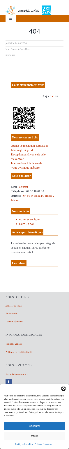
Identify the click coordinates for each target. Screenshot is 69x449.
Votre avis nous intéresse (25, 167)
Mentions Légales (14, 344)
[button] (63, 388)
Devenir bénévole (14, 321)
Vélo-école (17, 158)
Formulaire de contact (17, 374)
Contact (23, 186)
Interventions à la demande (26, 163)
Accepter (34, 425)
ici (53, 96)
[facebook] (9, 382)
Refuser (34, 435)
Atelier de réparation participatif (29, 145)
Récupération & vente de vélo (28, 154)
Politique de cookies (24, 444)
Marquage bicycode (22, 150)
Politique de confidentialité (19, 352)
